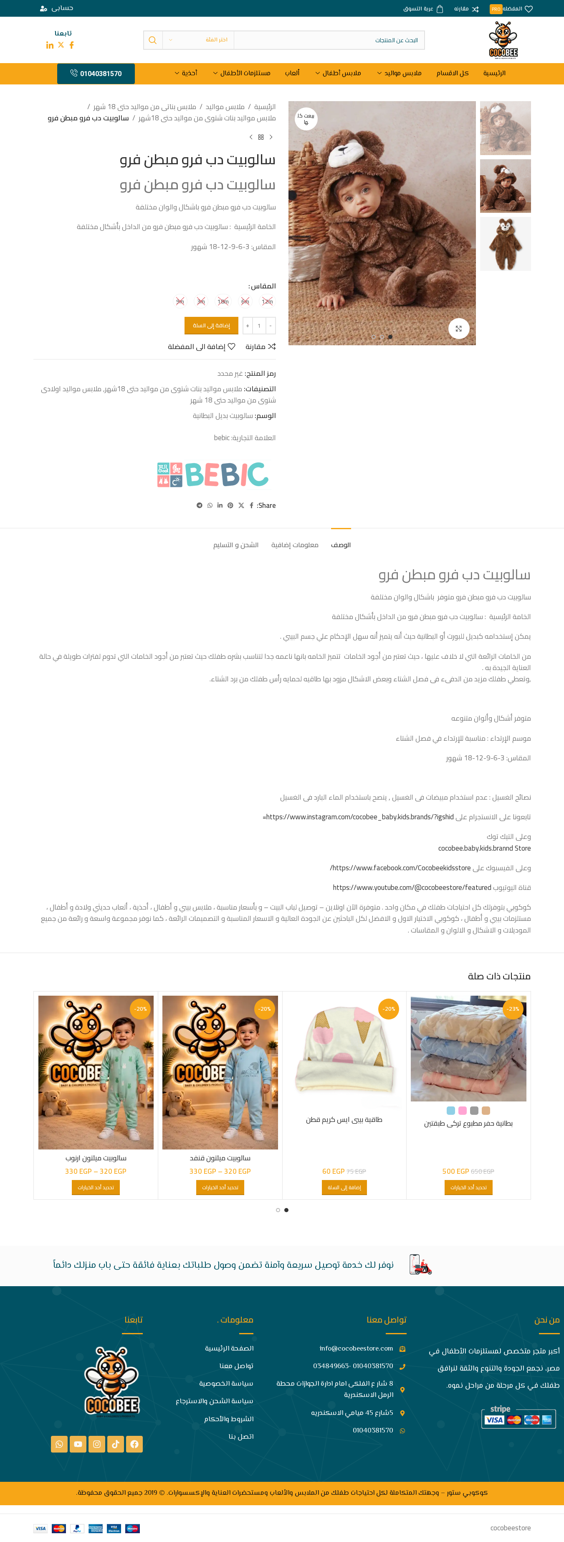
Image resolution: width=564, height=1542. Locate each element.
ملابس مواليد (403, 74)
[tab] (341, 540)
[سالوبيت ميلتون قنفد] (220, 1072)
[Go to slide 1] (390, 337)
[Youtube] (78, 1444)
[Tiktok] (115, 1444)
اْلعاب (292, 74)
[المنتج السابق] (271, 138)
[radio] (267, 301)
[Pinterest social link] (230, 505)
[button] (344, 1187)
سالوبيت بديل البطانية (223, 415)
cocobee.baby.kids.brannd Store (484, 848)
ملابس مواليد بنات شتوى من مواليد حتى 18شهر (207, 118)
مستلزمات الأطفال (245, 74)
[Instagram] (97, 1444)
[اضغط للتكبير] (458, 328)
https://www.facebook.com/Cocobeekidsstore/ (400, 867)
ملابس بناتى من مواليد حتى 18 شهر (145, 106)
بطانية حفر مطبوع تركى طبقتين (468, 1123)
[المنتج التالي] (251, 138)
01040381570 (100, 74)
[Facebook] (134, 1444)
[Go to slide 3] (374, 337)
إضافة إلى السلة (211, 325)
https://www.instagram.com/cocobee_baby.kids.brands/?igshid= (358, 816)
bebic (221, 437)
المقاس (263, 286)
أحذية (189, 74)
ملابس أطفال (342, 74)
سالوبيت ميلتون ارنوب (96, 1158)
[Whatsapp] (59, 1444)
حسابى (62, 8)
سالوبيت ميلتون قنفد (220, 1158)
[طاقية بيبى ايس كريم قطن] (344, 1053)
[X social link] (241, 505)
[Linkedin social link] (220, 505)
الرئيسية (494, 74)
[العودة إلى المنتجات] (261, 138)
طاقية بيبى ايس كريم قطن (344, 1119)
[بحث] (152, 40)
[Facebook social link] (252, 505)
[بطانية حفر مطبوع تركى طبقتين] (468, 1048)
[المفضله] (511, 9)
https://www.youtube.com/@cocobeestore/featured (412, 887)
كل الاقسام (452, 74)
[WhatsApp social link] (210, 505)
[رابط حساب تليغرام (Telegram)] (199, 505)
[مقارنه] (466, 9)
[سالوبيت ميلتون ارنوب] (96, 1072)
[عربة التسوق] (423, 9)
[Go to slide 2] (382, 337)
